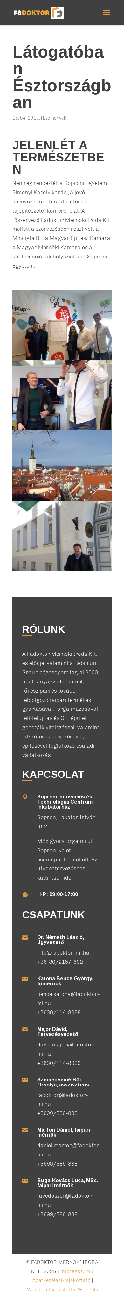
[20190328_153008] (62, 571)
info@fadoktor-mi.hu (63, 952)
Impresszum (75, 1271)
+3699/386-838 (57, 1113)
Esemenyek (54, 118)
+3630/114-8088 (59, 1012)
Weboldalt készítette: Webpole (62, 1289)
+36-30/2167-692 (60, 962)
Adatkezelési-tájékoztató (61, 1280)
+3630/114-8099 (59, 1063)
